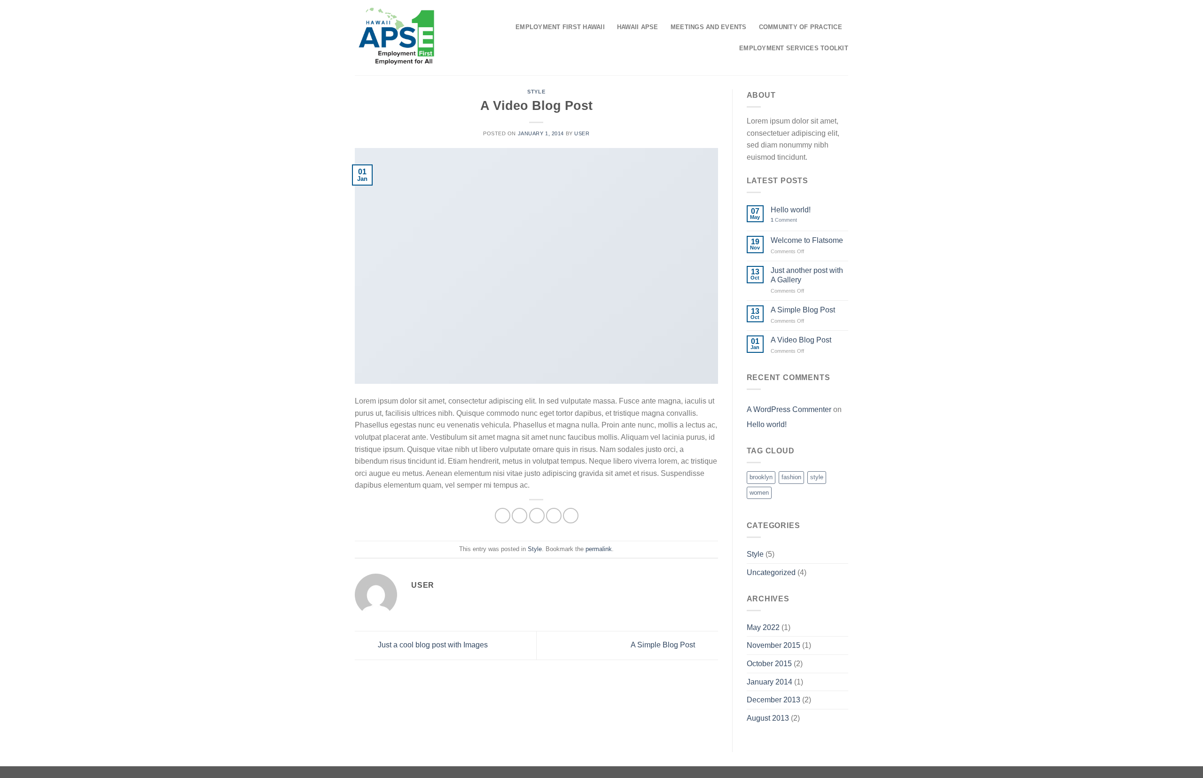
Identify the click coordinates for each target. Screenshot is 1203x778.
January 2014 (769, 682)
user (581, 133)
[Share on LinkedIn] (570, 515)
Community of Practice (800, 27)
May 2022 (763, 627)
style (816, 477)
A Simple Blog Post (664, 645)
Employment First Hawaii (560, 27)
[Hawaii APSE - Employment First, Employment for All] (396, 37)
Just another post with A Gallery (807, 274)
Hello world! (791, 210)
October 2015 (769, 664)
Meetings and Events (709, 27)
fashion (791, 477)
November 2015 (773, 645)
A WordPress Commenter (789, 409)
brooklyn (761, 477)
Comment (784, 220)
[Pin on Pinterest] (554, 515)
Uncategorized (771, 572)
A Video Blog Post (801, 340)
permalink (599, 548)
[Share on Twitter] (519, 515)
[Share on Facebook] (502, 515)
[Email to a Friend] (537, 515)
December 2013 (773, 700)
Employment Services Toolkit (793, 48)
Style (536, 91)
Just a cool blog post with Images (432, 645)
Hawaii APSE (637, 27)
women (759, 492)
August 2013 (768, 718)
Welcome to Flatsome (807, 240)
